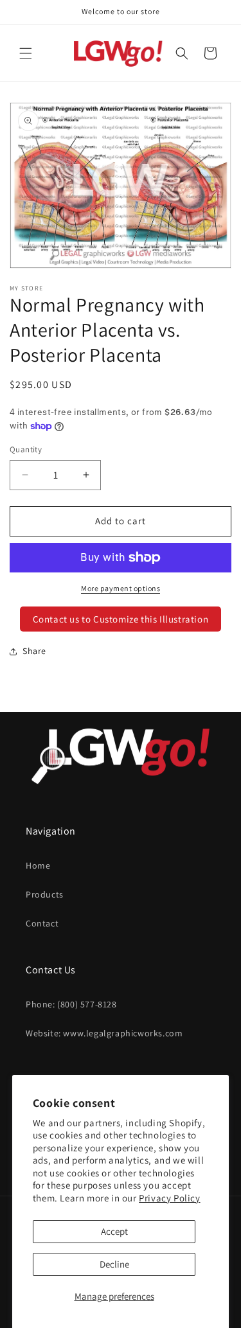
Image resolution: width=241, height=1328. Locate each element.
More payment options (120, 588)
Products (45, 894)
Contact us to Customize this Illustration (121, 619)
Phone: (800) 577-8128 (71, 1004)
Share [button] (34, 651)
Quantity (26, 449)
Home (38, 865)
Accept (114, 1231)
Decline (114, 1264)
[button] (26, 53)
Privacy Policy (169, 1198)
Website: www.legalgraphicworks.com (104, 1033)
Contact (42, 923)
